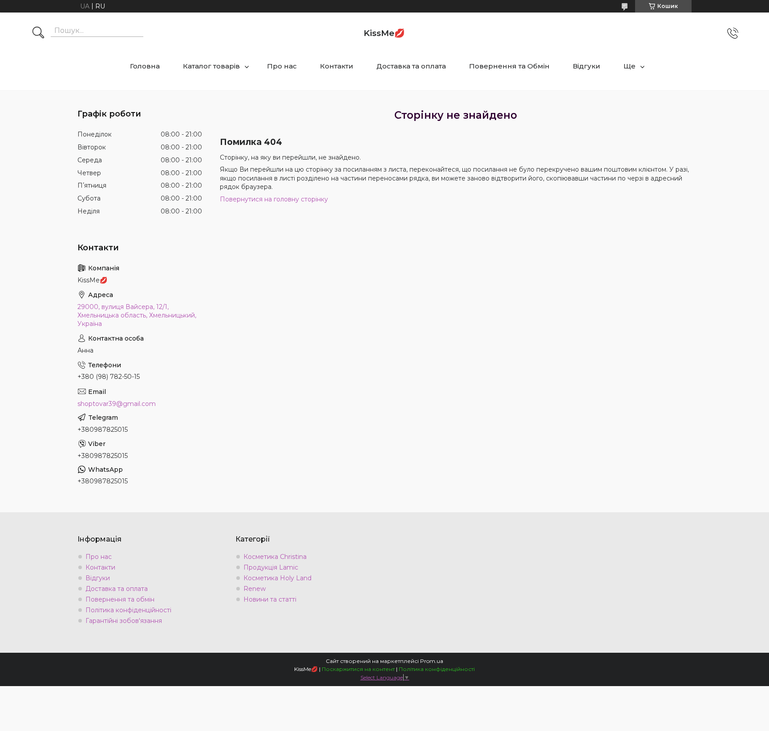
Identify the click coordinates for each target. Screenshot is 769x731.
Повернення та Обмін (509, 66)
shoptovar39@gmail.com (116, 404)
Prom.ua (431, 661)
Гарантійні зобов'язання (123, 621)
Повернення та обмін (119, 599)
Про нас (282, 66)
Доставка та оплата (411, 66)
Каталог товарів (211, 66)
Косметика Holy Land (277, 578)
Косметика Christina (275, 557)
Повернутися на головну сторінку (274, 199)
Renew (254, 589)
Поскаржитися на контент (358, 669)
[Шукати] (38, 33)
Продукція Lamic (270, 567)
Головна (145, 66)
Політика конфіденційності (128, 610)
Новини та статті (269, 599)
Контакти (336, 66)
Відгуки (586, 66)
